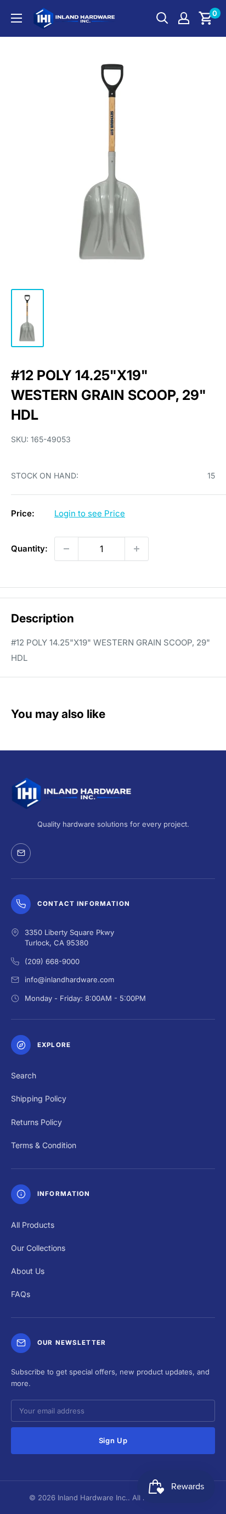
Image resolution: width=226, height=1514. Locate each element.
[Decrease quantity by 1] (66, 548)
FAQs (20, 1294)
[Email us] (21, 853)
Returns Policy (36, 1122)
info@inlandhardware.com (69, 979)
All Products (32, 1224)
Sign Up (113, 1440)
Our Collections (38, 1248)
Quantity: (29, 548)
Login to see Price (89, 513)
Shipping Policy (38, 1098)
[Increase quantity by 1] (136, 548)
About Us (27, 1271)
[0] (206, 18)
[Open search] (162, 18)
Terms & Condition (43, 1145)
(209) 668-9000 (52, 961)
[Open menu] (16, 18)
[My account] (183, 18)
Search (23, 1075)
